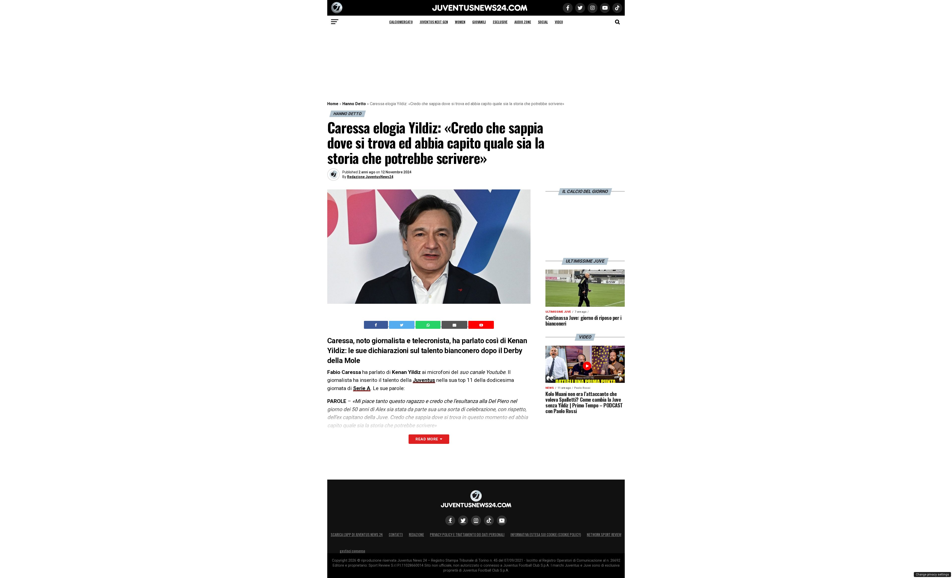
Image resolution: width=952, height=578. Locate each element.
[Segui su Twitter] (463, 520)
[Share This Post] (429, 325)
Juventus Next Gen (434, 21)
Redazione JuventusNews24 (370, 177)
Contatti (396, 534)
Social (543, 21)
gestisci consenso (352, 550)
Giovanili (479, 21)
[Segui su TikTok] (489, 520)
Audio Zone (522, 21)
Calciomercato (401, 21)
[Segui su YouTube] (502, 520)
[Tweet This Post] (402, 325)
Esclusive (500, 21)
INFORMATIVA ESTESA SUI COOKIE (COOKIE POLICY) (545, 534)
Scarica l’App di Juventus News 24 (357, 534)
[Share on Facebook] (376, 325)
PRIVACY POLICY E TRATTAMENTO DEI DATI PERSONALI (467, 534)
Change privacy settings (932, 574)
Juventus (424, 380)
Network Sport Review (604, 534)
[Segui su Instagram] (476, 520)
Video (559, 21)
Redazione (416, 534)
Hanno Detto (354, 103)
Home (332, 103)
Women (460, 21)
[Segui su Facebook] (450, 520)
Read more (427, 439)
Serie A (361, 388)
